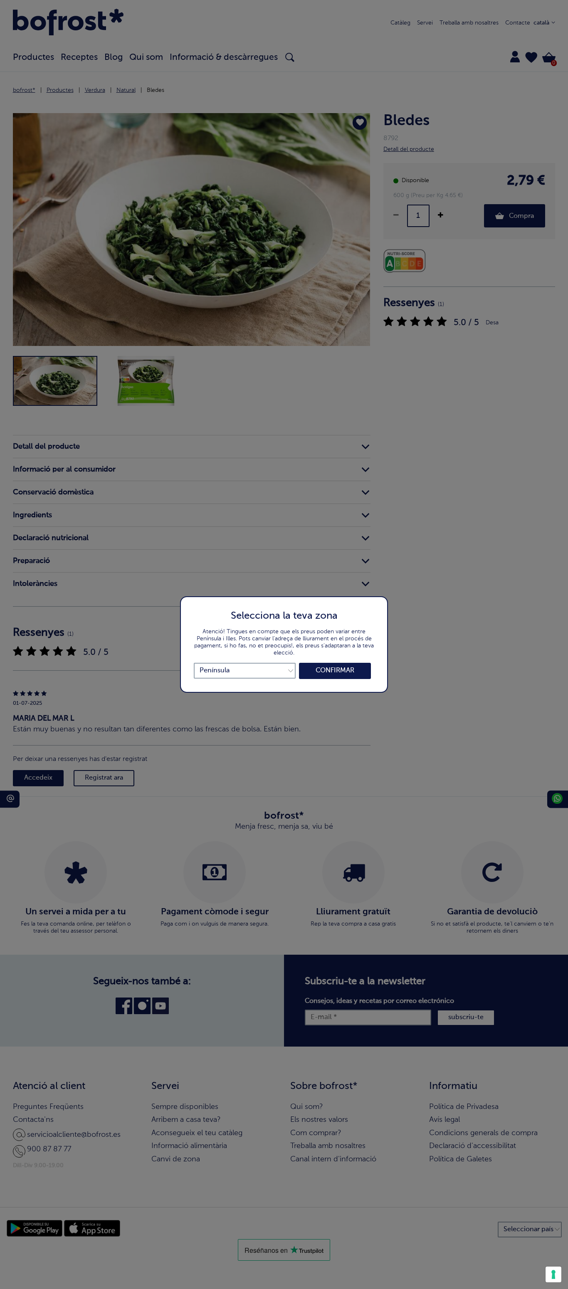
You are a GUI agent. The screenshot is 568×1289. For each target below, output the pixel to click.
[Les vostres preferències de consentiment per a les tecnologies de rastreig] (553, 1274)
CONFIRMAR (335, 670)
